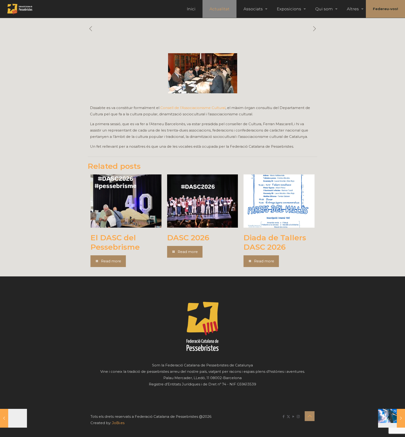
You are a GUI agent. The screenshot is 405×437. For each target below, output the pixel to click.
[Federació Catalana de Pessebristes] (20, 9)
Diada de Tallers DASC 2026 (275, 242)
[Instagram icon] (298, 416)
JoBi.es (118, 423)
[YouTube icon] (293, 416)
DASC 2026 (188, 237)
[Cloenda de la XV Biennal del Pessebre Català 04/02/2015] (13, 418)
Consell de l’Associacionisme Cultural (192, 107)
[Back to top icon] (310, 416)
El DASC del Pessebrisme (115, 242)
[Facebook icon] (283, 416)
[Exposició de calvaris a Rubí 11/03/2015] (391, 418)
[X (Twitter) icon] (288, 416)
